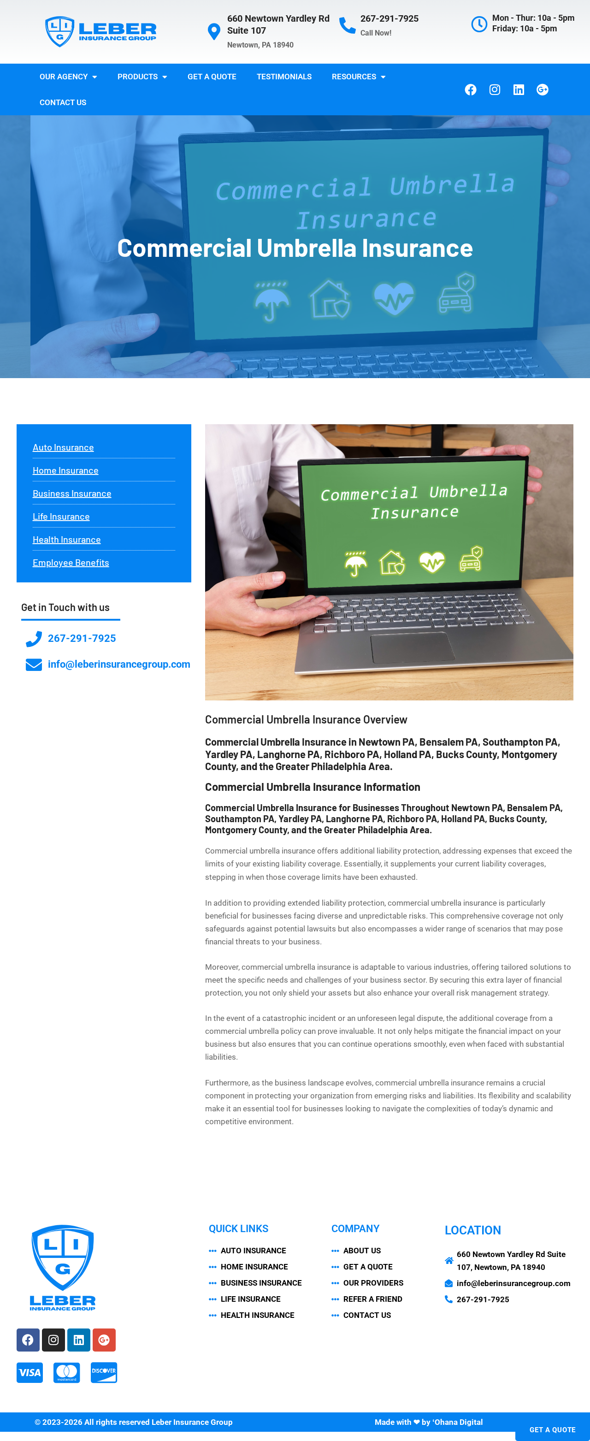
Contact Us (63, 102)
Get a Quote (212, 76)
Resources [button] (354, 76)
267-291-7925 (389, 18)
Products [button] (138, 76)
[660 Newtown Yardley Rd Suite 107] (214, 32)
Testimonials (284, 76)
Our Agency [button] (64, 76)
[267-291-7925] (347, 26)
